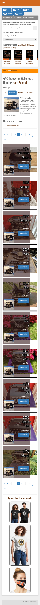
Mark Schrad (14, 70)
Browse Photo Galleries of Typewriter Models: (13, 32)
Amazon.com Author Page (13, 125)
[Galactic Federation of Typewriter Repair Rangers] (20, 545)
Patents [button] (19, 13)
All (5, 92)
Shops (15, 48)
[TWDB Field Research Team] (20, 580)
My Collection (12, 92)
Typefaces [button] (8, 13)
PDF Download (7, 64)
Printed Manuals (22, 45)
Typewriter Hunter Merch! (20, 498)
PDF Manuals (30, 45)
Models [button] (17, 10)
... (36, 137)
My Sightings (30, 92)
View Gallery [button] (23, 166)
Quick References (7, 48)
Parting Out (20, 92)
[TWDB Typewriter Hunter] (20, 512)
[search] (20, 36)
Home (4, 70)
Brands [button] (7, 10)
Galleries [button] (27, 10)
